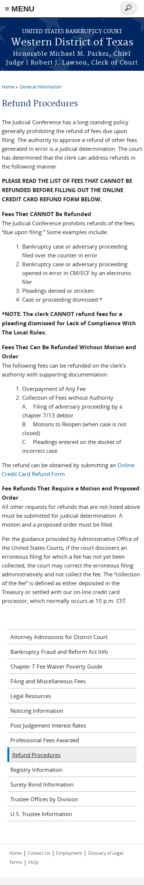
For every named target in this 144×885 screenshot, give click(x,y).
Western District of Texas (72, 43)
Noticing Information (36, 710)
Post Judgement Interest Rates (48, 725)
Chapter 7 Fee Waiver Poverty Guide (56, 666)
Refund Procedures (36, 755)
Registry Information (36, 769)
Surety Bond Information (41, 784)
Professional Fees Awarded (44, 740)
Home (8, 87)
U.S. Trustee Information (41, 814)
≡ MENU (19, 8)
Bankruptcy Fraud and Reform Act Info (59, 651)
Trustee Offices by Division (44, 799)
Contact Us (39, 853)
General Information (40, 87)
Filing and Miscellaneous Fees (48, 681)
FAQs (33, 862)
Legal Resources (30, 696)
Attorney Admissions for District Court (58, 637)
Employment (69, 853)
